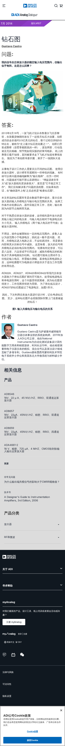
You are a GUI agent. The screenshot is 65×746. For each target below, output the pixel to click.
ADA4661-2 (11, 445)
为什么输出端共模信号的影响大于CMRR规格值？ (32, 481)
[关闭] (61, 710)
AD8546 (9, 394)
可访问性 (7, 684)
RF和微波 (9, 537)
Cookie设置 (32, 731)
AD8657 (9, 411)
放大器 (8, 524)
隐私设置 (7, 696)
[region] (32, 726)
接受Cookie (32, 740)
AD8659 (9, 428)
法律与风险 (8, 672)
